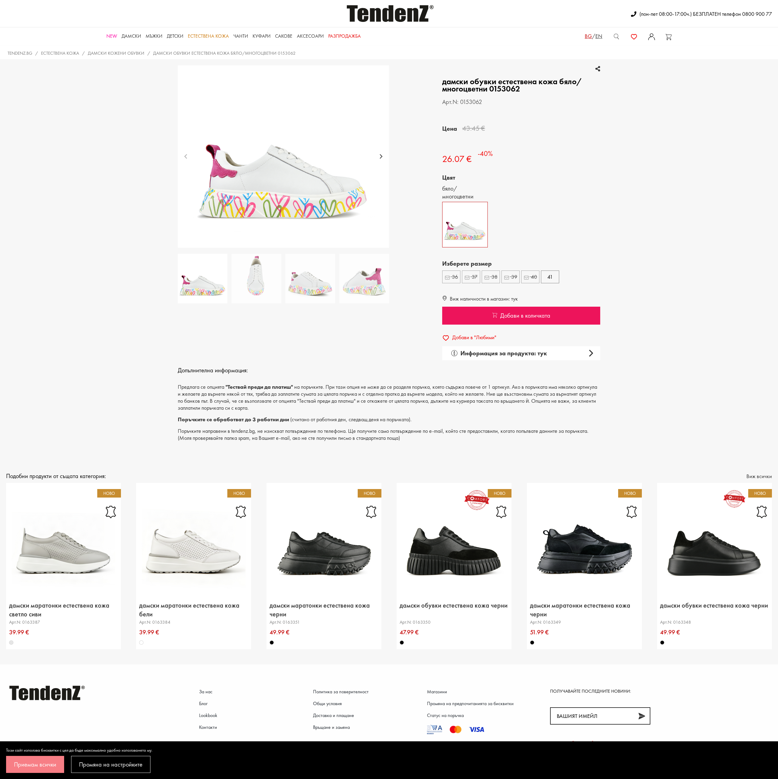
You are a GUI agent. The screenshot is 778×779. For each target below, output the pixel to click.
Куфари (261, 36)
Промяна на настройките (111, 764)
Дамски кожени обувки (116, 53)
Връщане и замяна (331, 727)
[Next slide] (381, 157)
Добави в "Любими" (473, 337)
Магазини (437, 691)
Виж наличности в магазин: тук (483, 298)
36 (454, 276)
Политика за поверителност (341, 691)
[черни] (272, 643)
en (598, 36)
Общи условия (327, 703)
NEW (111, 36)
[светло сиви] (11, 643)
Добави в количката (525, 315)
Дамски (131, 36)
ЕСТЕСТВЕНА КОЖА (208, 36)
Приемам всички (35, 764)
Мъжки (154, 36)
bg (588, 36)
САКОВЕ (283, 36)
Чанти (240, 36)
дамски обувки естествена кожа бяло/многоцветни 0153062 (224, 53)
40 (533, 276)
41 (550, 276)
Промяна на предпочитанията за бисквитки (470, 703)
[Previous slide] (186, 157)
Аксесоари (310, 36)
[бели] (142, 643)
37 (473, 276)
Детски (175, 36)
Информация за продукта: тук (503, 353)
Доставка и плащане (333, 715)
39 (513, 276)
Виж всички (759, 476)
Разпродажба (344, 36)
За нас (205, 691)
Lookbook (208, 715)
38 (493, 276)
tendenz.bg (20, 53)
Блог (203, 703)
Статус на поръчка (445, 715)
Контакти (208, 727)
